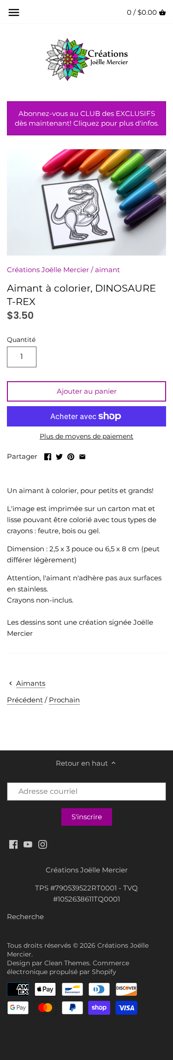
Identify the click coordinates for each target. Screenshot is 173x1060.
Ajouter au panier (87, 391)
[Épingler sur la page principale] (70, 455)
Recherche (25, 916)
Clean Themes (66, 963)
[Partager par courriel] (82, 455)
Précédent (25, 699)
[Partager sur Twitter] (59, 455)
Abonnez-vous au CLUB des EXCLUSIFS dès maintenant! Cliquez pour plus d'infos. (87, 118)
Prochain (64, 699)
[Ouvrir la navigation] (14, 12)
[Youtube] (28, 844)
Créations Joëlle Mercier (48, 269)
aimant (107, 269)
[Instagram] (42, 844)
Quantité (21, 339)
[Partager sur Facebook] (47, 455)
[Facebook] (13, 844)
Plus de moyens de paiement (86, 436)
